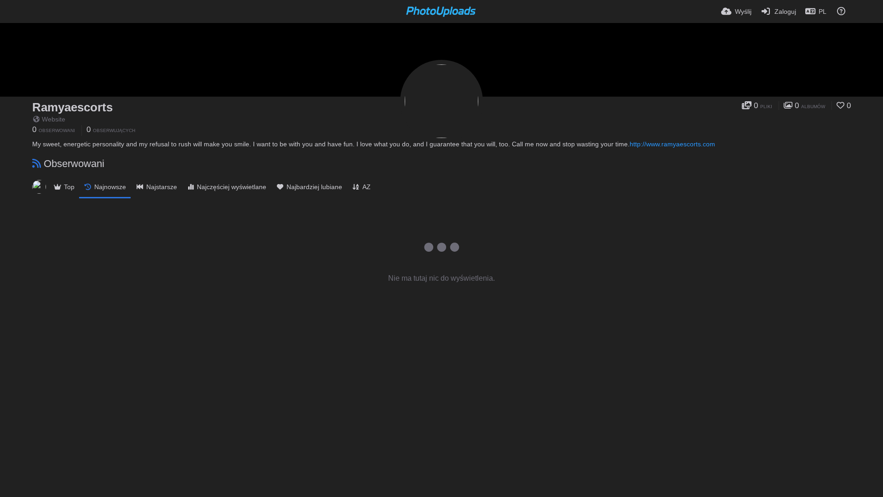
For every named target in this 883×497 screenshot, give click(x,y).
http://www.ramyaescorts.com (672, 144)
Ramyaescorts (72, 107)
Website (53, 119)
